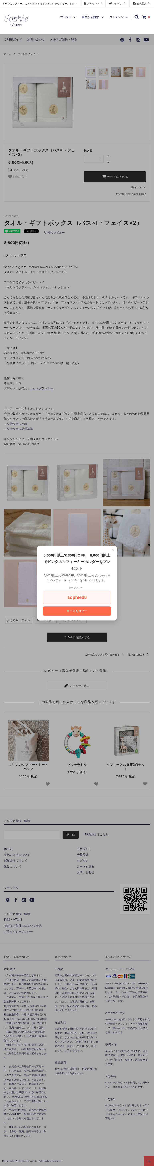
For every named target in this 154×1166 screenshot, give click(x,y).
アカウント (93, 3)
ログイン (117, 3)
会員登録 (142, 3)
